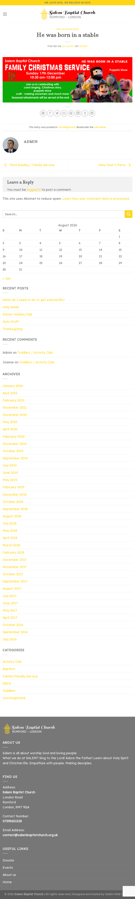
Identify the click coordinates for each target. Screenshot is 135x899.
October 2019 (13, 451)
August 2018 (12, 516)
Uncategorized (67, 29)
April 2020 (10, 429)
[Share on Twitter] (57, 113)
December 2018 (15, 494)
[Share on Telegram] (92, 113)
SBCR (7, 683)
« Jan (7, 278)
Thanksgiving (12, 329)
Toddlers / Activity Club (35, 352)
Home (7, 882)
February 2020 (14, 436)
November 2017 (15, 567)
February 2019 (13, 487)
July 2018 (10, 523)
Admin (83, 46)
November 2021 (15, 407)
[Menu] (5, 14)
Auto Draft (11, 321)
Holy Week (11, 307)
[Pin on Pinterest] (71, 113)
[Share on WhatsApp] (43, 113)
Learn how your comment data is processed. (96, 198)
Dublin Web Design (118, 894)
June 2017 (10, 603)
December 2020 (15, 415)
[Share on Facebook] (50, 113)
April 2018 (10, 538)
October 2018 (13, 502)
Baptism (9, 669)
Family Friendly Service (20, 676)
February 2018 (13, 552)
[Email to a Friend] (64, 113)
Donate (8, 860)
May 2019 (10, 480)
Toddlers (9, 691)
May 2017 (10, 610)
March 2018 (11, 545)
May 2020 (10, 422)
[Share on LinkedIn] (78, 113)
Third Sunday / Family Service (31, 165)
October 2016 (13, 625)
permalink (100, 127)
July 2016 (10, 639)
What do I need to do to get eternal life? (34, 300)
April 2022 (10, 393)
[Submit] (128, 214)
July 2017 (10, 596)
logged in (34, 189)
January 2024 (13, 386)
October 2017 (13, 574)
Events (8, 867)
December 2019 (15, 444)
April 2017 (10, 617)
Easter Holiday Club (17, 314)
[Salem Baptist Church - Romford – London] (67, 14)
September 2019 (15, 458)
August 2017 (12, 588)
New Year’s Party (112, 165)
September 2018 (15, 509)
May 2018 (10, 530)
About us (9, 875)
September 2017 (15, 581)
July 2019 (10, 465)
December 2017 (15, 560)
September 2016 (15, 632)
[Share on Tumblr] (85, 113)
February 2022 (13, 400)
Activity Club (12, 662)
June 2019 (10, 473)
